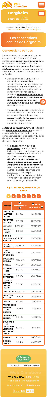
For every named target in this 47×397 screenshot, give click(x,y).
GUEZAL (7, 265)
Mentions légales (30, 381)
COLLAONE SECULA (8, 260)
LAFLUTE (7, 226)
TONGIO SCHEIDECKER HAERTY (9, 238)
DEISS (7, 301)
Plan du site (14, 381)
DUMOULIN (8, 291)
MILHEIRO (7, 337)
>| (38, 196)
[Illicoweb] (23, 391)
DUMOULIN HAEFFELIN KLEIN (8, 213)
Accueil (20, 25)
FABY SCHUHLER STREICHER (8, 252)
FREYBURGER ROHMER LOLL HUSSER (9, 308)
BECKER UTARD (7, 342)
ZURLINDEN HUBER (8, 231)
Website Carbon (31, 365)
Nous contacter (15, 385)
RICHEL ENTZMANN (8, 276)
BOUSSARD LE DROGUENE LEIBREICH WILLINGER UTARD (8, 328)
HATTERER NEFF (8, 270)
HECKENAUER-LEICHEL (10, 317)
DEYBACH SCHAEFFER (8, 245)
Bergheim (24, 19)
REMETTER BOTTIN (8, 296)
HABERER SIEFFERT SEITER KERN (7, 284)
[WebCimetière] (14, 7)
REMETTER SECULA (8, 221)
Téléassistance (32, 385)
